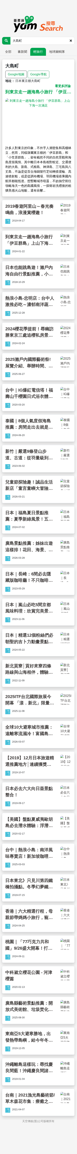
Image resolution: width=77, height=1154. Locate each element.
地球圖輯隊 (57, 51)
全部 (8, 51)
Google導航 (38, 74)
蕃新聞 (22, 51)
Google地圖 (16, 74)
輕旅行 (38, 51)
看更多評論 (63, 86)
